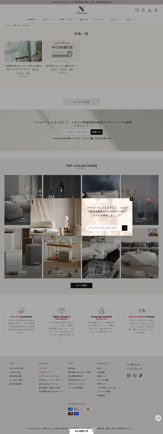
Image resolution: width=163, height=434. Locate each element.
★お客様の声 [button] (81, 431)
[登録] (124, 228)
